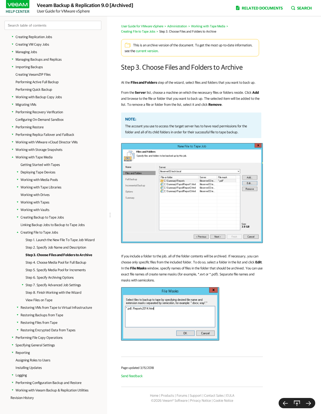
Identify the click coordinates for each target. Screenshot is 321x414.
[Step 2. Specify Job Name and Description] (285, 403)
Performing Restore (30, 127)
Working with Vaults (35, 210)
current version (147, 51)
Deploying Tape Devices (38, 172)
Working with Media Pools (39, 180)
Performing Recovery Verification (39, 112)
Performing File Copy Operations (39, 338)
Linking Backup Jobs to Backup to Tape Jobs (53, 225)
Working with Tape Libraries (41, 187)
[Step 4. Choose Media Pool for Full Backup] (308, 403)
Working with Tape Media (34, 157)
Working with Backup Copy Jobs (39, 97)
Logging (21, 375)
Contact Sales (214, 395)
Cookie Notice (223, 400)
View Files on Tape (39, 300)
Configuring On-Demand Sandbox (40, 120)
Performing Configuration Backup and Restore (49, 383)
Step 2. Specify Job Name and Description (56, 247)
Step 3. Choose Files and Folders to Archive (59, 255)
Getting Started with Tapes (40, 165)
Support (196, 395)
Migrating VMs (26, 104)
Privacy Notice (200, 400)
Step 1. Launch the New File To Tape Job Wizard (60, 240)
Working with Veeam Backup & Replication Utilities (52, 390)
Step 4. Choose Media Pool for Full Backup (56, 262)
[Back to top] (297, 403)
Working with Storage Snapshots (39, 150)
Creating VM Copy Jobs (32, 44)
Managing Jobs (26, 52)
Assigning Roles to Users (33, 360)
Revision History (22, 398)
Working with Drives (35, 195)
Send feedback (132, 376)
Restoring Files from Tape (39, 323)
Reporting (23, 353)
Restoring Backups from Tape (42, 315)
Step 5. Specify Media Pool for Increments (56, 270)
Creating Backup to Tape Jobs (42, 217)
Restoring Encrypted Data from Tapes (48, 330)
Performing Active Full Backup (37, 82)
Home (154, 395)
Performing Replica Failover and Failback (45, 135)
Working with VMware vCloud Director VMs (47, 142)
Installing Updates (29, 368)
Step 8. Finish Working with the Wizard (54, 292)
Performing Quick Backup (34, 89)
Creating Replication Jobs (34, 37)
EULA (230, 395)
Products (167, 395)
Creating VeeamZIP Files (33, 74)
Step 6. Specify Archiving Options (50, 277)
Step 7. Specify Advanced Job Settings (53, 285)
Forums (182, 395)
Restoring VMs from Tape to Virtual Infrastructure (56, 307)
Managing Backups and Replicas (39, 59)
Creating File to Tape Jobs (39, 232)
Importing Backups (29, 67)
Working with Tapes (35, 202)
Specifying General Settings (35, 345)
